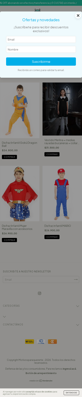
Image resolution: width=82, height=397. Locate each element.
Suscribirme (41, 62)
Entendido (71, 393)
